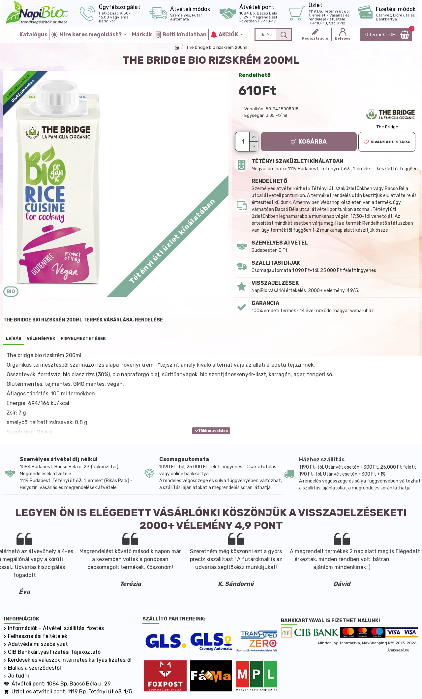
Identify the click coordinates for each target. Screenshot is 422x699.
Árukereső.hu (398, 650)
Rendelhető (254, 75)
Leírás (13, 338)
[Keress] (283, 34)
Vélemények (41, 338)
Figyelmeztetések (83, 338)
